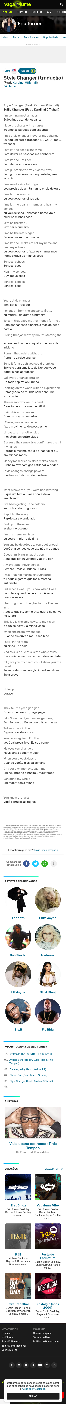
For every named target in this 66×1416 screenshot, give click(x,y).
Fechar (33, 1396)
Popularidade (50, 37)
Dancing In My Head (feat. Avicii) (28, 1069)
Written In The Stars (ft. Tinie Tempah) (31, 1054)
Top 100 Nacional (11, 1341)
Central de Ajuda (42, 1333)
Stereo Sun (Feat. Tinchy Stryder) (28, 1075)
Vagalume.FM (52, 1169)
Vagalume (17, 4)
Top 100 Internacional (14, 1345)
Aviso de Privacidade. (34, 1388)
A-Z (49, 12)
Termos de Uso (41, 1337)
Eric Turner (30, 23)
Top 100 (22, 12)
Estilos (37, 12)
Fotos (16, 37)
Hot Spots (7, 1337)
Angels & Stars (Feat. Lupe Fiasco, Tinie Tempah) (31, 1061)
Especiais (7, 1333)
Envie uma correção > (46, 850)
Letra (7, 71)
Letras (5, 37)
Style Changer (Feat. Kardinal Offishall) (31, 1081)
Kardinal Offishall (25, 82)
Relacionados (31, 37)
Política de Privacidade (46, 1341)
